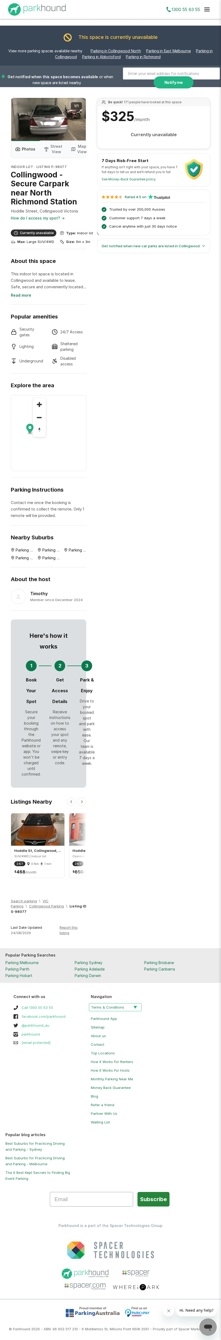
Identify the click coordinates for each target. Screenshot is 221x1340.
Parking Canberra (159, 969)
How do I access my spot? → (38, 218)
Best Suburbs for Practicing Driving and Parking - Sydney (35, 1146)
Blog (94, 1096)
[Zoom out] (39, 417)
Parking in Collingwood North (116, 51)
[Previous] (71, 801)
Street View (56, 149)
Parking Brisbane (159, 962)
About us (98, 1036)
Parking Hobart (18, 975)
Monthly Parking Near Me (112, 1079)
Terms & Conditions (107, 1007)
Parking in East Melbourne (168, 51)
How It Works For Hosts (110, 1070)
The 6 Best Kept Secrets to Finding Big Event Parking (37, 1175)
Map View (82, 149)
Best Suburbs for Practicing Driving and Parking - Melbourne (35, 1161)
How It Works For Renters (112, 1062)
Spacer (184, 1329)
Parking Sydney (88, 962)
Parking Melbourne (22, 962)
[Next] (82, 801)
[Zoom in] (39, 404)
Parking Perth (17, 969)
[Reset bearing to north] (39, 430)
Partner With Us (104, 1113)
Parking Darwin (88, 975)
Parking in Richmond (143, 56)
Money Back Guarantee (111, 1087)
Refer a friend (102, 1105)
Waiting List (100, 1122)
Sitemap (98, 1027)
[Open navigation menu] (207, 9)
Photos (28, 149)
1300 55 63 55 (185, 9)
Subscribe (153, 1199)
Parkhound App (104, 1018)
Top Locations (103, 1053)
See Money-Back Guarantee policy (129, 179)
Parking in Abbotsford (101, 56)
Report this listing (69, 930)
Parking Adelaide (90, 969)
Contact (97, 1044)
